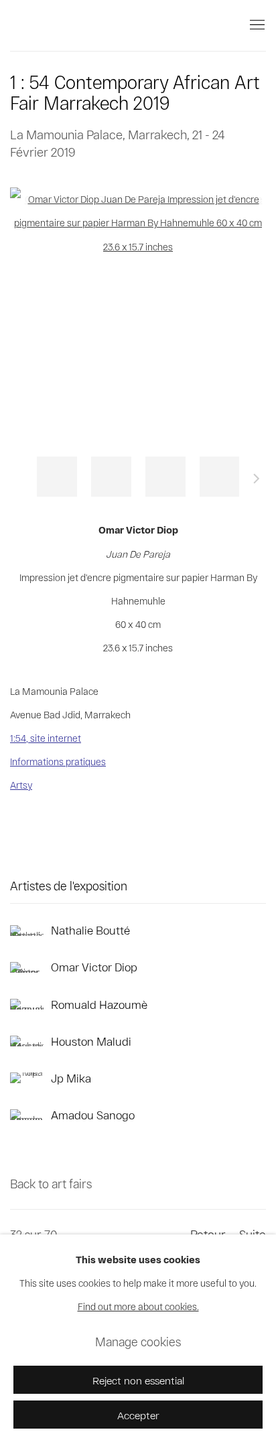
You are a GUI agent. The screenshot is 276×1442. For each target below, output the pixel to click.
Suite (256, 480)
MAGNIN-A (57, 25)
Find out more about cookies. (138, 1307)
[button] (57, 477)
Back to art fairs (51, 1183)
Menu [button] (256, 25)
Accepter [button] (138, 1415)
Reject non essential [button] (138, 1380)
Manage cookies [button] (138, 1341)
